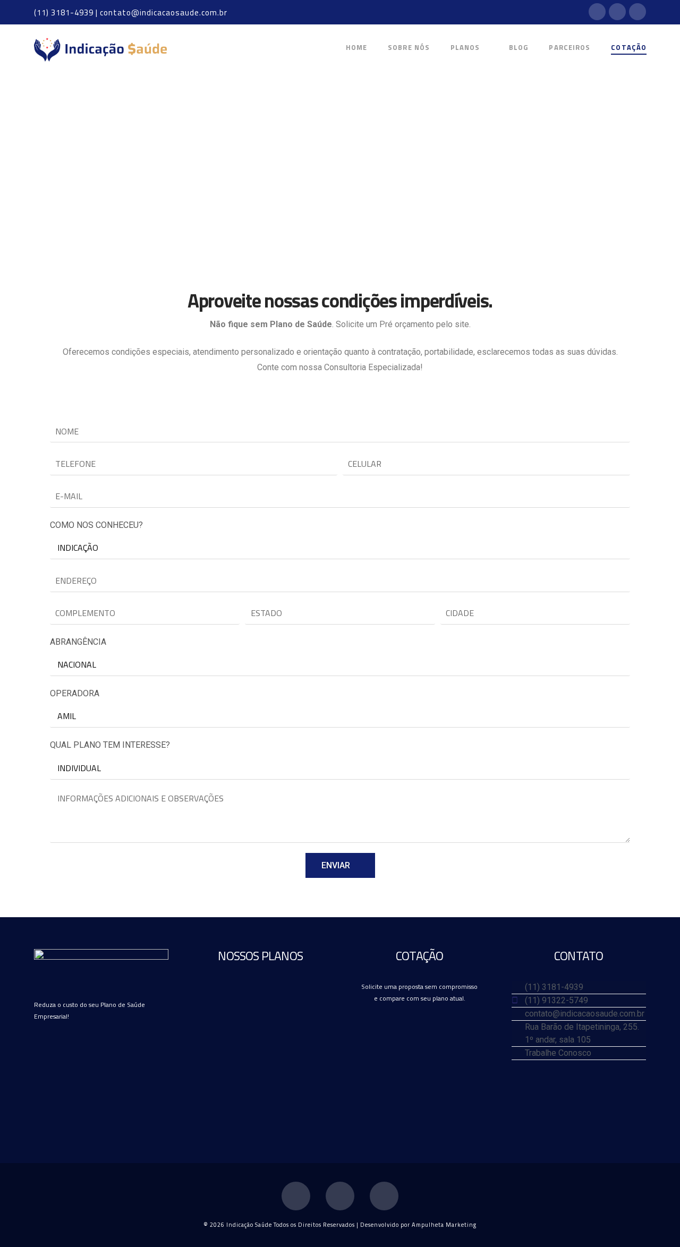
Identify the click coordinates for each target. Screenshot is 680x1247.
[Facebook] (597, 11)
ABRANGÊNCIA (78, 642)
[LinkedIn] (617, 11)
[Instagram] (637, 11)
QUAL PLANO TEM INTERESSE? (110, 745)
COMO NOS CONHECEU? (96, 525)
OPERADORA (74, 693)
